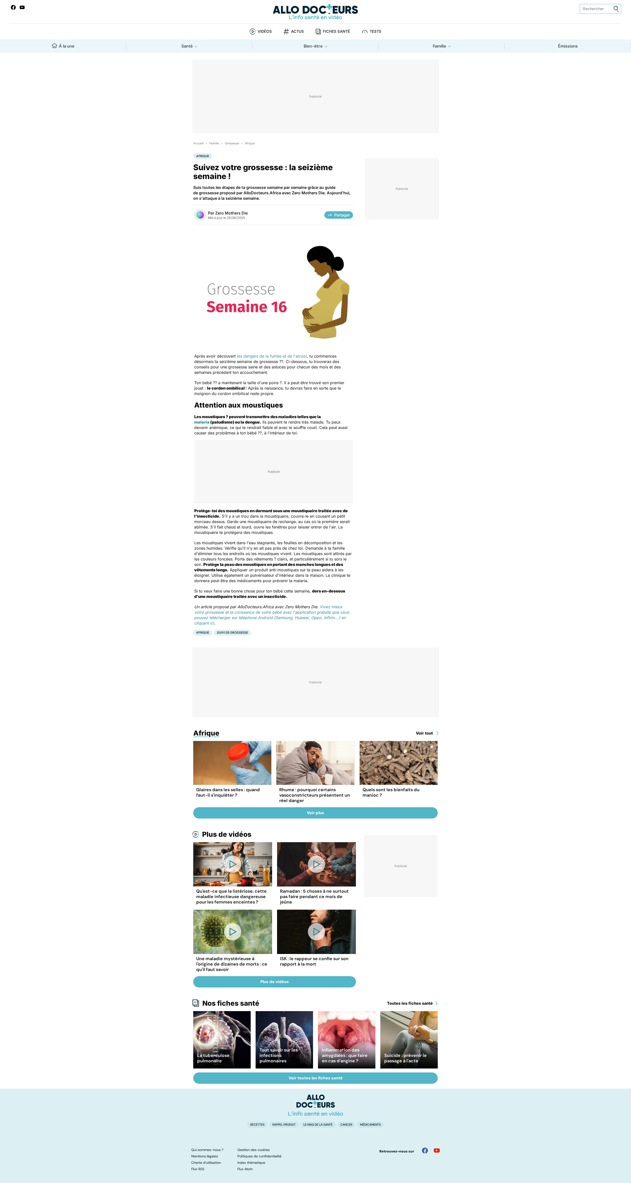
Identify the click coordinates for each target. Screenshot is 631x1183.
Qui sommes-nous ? (207, 1150)
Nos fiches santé (230, 1003)
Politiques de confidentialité (259, 1156)
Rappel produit (284, 1125)
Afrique (250, 143)
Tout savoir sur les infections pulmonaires (279, 1055)
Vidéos (265, 31)
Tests (375, 31)
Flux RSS (197, 1169)
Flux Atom (245, 1169)
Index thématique (251, 1162)
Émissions (568, 46)
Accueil (198, 143)
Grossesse (232, 143)
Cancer (346, 1125)
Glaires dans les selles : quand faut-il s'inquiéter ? (228, 792)
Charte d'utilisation (206, 1162)
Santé (187, 46)
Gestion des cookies (253, 1150)
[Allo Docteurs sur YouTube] (22, 7)
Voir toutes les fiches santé (316, 1078)
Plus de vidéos (226, 834)
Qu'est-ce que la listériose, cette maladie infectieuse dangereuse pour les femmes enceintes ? (231, 896)
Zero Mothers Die (231, 213)
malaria (202, 422)
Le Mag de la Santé (318, 1125)
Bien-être (313, 46)
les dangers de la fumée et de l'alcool (272, 356)
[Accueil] (315, 1105)
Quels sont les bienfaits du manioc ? (391, 792)
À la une (66, 46)
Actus (297, 31)
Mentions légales (204, 1156)
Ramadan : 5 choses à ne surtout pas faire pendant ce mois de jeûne (314, 896)
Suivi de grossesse (232, 632)
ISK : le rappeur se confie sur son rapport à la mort (314, 961)
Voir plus (315, 812)
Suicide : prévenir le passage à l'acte (405, 1058)
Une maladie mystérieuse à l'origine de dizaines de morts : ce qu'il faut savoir (231, 964)
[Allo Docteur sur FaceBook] (13, 7)
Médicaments (370, 1125)
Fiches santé (336, 31)
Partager (342, 215)
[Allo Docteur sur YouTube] (437, 1150)
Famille (439, 46)
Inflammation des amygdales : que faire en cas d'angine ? (345, 1055)
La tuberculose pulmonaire (213, 1058)
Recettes (257, 1125)
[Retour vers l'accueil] (315, 11)
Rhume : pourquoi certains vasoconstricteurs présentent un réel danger (314, 795)
